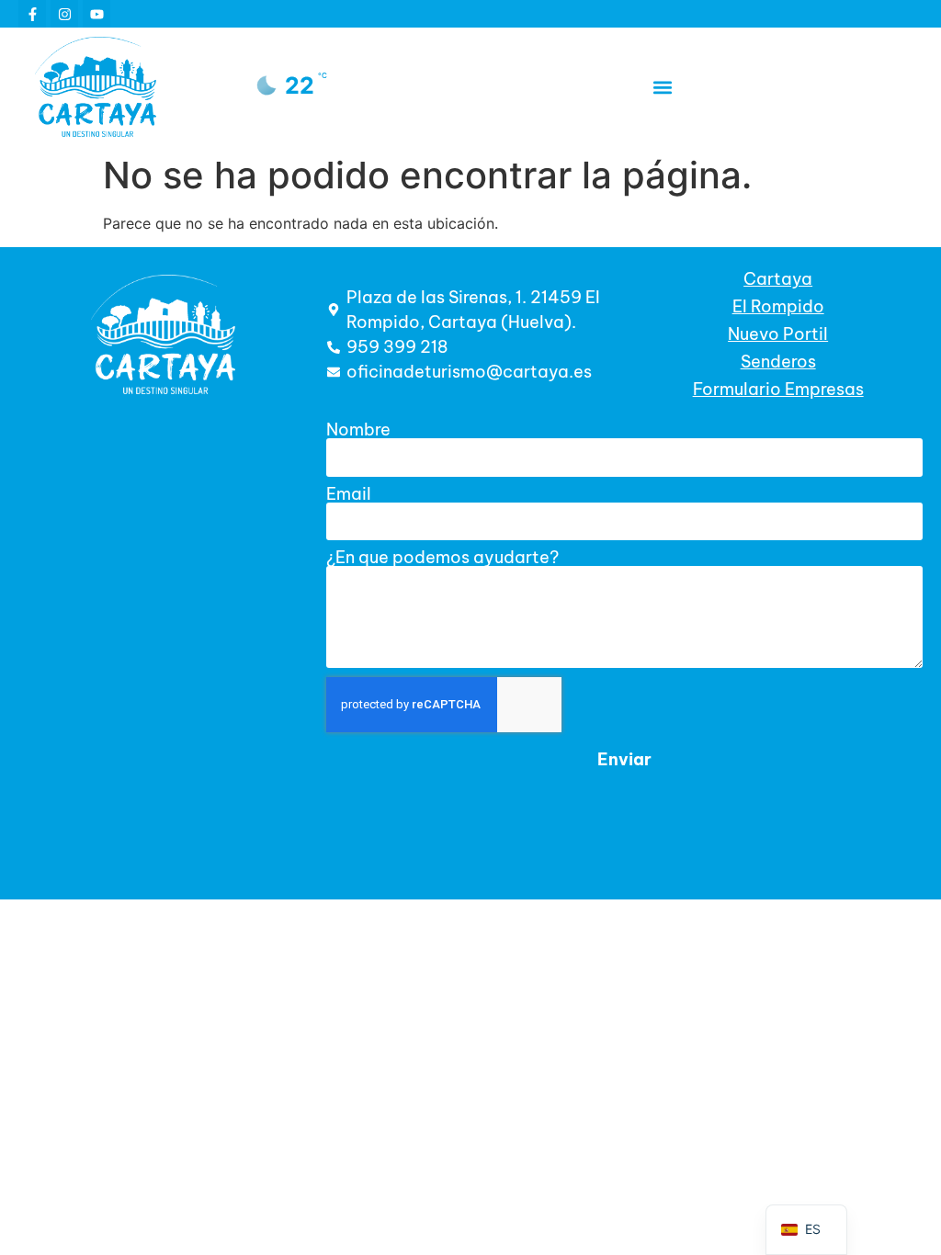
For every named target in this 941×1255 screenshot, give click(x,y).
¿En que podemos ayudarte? (442, 557)
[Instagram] (64, 14)
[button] (662, 87)
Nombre (358, 430)
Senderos (778, 361)
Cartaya (777, 278)
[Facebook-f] (32, 14)
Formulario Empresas (778, 389)
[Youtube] (96, 14)
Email (348, 494)
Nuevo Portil (778, 334)
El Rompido (778, 306)
